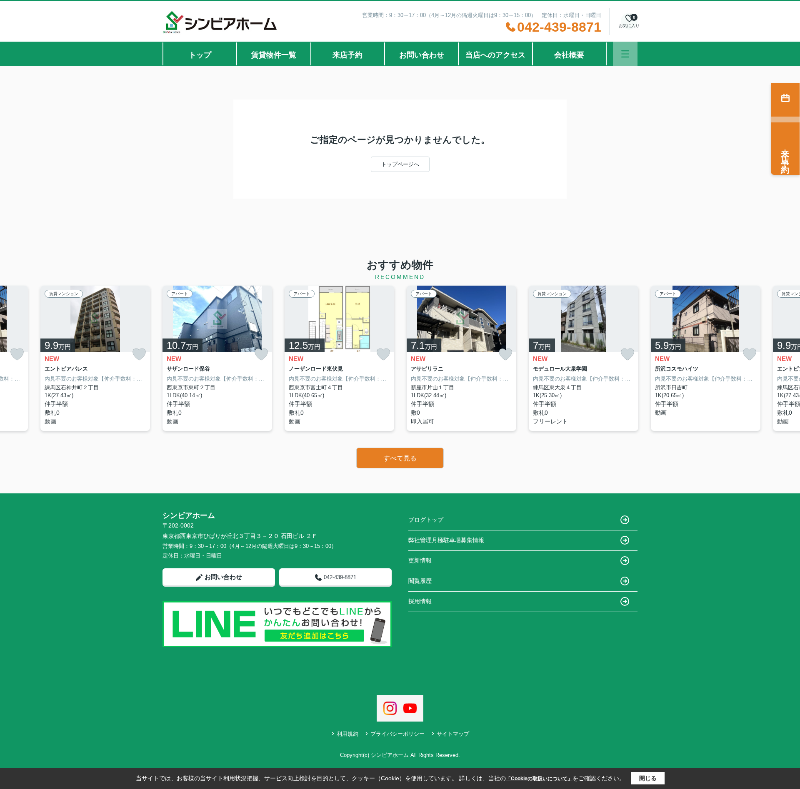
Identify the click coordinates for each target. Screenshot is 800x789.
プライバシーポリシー (397, 734)
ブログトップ (425, 519)
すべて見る (400, 458)
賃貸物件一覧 (273, 55)
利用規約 (347, 734)
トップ (200, 55)
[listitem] (217, 358)
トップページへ (400, 164)
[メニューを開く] (625, 54)
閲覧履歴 (420, 580)
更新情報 (420, 560)
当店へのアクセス (495, 55)
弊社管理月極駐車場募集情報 (446, 540)
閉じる (648, 778)
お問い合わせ (421, 55)
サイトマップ (453, 734)
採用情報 (420, 601)
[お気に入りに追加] (17, 354)
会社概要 (569, 55)
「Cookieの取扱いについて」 (539, 779)
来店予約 (347, 55)
